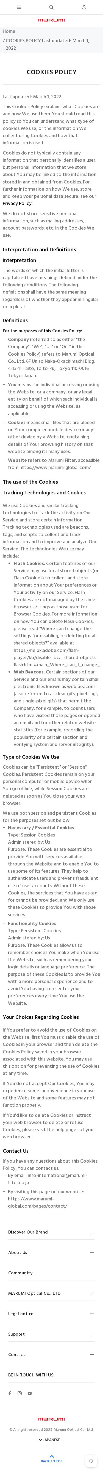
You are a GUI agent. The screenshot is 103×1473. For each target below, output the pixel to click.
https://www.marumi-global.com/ (55, 468)
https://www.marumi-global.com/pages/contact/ (37, 1202)
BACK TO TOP (51, 1461)
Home (9, 32)
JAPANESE (51, 1440)
